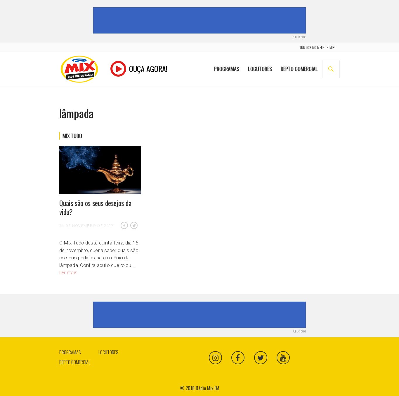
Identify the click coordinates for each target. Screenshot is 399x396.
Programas (226, 69)
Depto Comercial (299, 69)
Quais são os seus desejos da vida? (95, 207)
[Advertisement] (200, 20)
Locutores (260, 69)
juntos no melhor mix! (317, 47)
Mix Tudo (72, 136)
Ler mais (68, 272)
